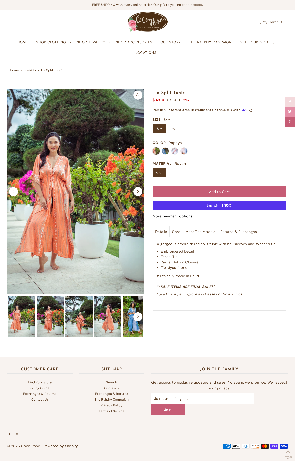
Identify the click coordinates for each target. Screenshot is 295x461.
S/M (159, 128)
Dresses (29, 70)
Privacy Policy (111, 405)
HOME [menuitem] (22, 42)
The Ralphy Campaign (112, 399)
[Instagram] (17, 434)
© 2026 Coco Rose (23, 446)
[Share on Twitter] (290, 112)
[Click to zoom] (137, 95)
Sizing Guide (39, 388)
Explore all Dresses (201, 294)
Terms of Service (111, 411)
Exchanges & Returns (39, 394)
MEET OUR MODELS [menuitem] (257, 42)
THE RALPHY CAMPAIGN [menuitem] (210, 42)
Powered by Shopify (61, 446)
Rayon (159, 172)
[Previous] (13, 191)
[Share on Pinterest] (290, 122)
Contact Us (40, 399)
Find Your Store (40, 382)
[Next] (137, 191)
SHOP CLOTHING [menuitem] (51, 42)
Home (14, 70)
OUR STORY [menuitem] (170, 42)
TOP (288, 456)
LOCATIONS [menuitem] (146, 52)
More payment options (172, 216)
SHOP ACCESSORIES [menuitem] (134, 42)
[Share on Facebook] (290, 102)
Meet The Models (200, 231)
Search (111, 382)
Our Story (111, 388)
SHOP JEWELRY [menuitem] (91, 42)
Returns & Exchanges (238, 231)
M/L (174, 128)
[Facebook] (10, 434)
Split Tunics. (233, 294)
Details (161, 231)
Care (176, 231)
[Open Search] (259, 22)
